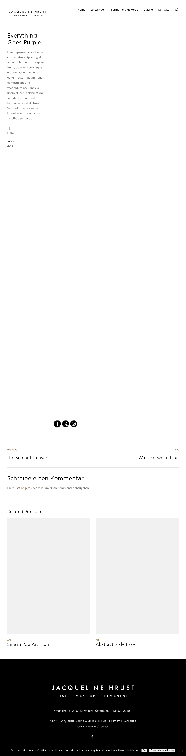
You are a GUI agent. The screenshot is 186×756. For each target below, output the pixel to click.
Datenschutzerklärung (162, 750)
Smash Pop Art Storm (29, 644)
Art (9, 639)
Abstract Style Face (116, 644)
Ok (144, 750)
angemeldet (29, 488)
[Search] (176, 9)
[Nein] (181, 751)
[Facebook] (92, 737)
